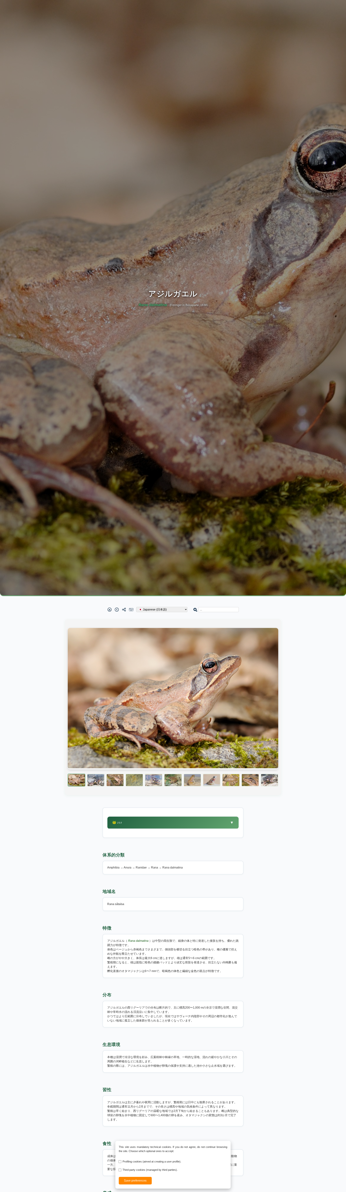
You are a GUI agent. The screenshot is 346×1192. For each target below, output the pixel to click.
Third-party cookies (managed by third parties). (150, 1169)
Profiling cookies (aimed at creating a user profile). (152, 1161)
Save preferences (135, 1180)
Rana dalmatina (138, 940)
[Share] (124, 609)
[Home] (109, 609)
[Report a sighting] (131, 609)
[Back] (117, 609)
